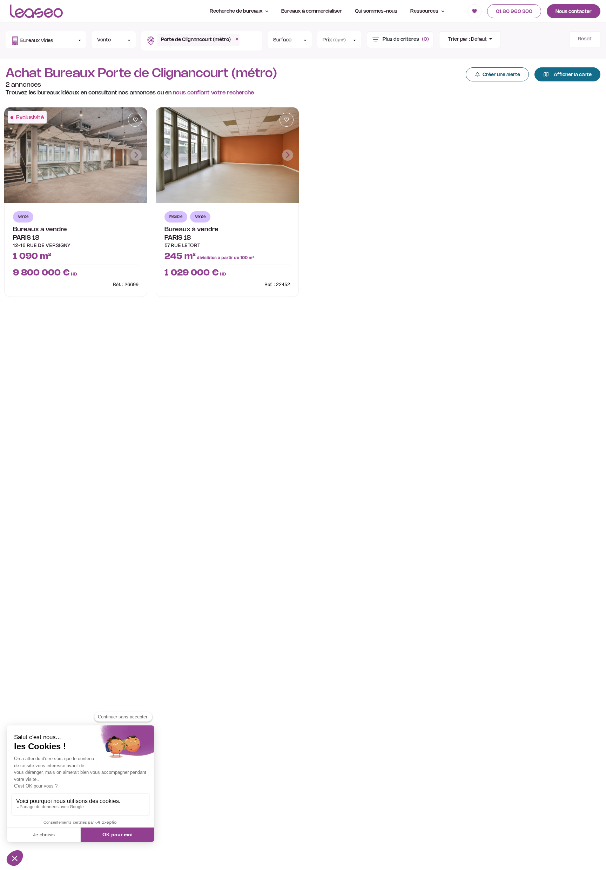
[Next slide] (136, 155)
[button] (46, 39)
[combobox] (201, 41)
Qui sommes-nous (376, 11)
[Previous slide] (15, 155)
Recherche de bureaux (237, 11)
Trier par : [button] (467, 39)
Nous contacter (574, 11)
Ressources (424, 11)
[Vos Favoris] (474, 11)
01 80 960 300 (514, 11)
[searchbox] (243, 37)
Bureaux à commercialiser (311, 11)
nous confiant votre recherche (213, 92)
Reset (585, 39)
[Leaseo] (36, 11)
